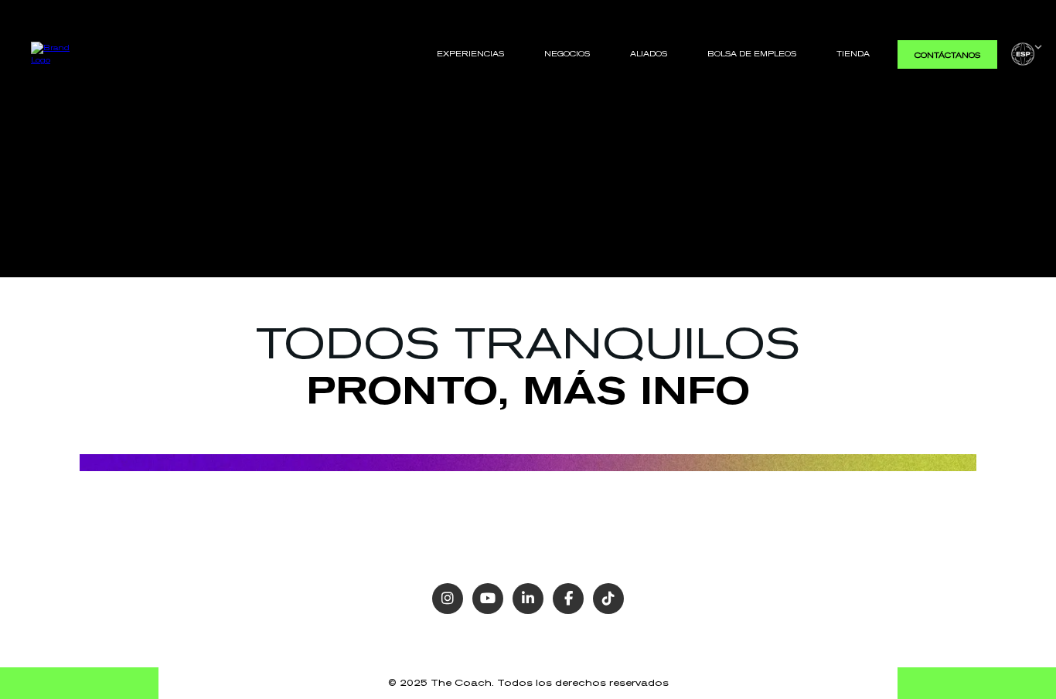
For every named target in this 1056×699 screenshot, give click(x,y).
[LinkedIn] (528, 598)
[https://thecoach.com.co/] (56, 53)
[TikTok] (608, 598)
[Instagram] (447, 598)
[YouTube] (487, 598)
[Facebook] (568, 598)
